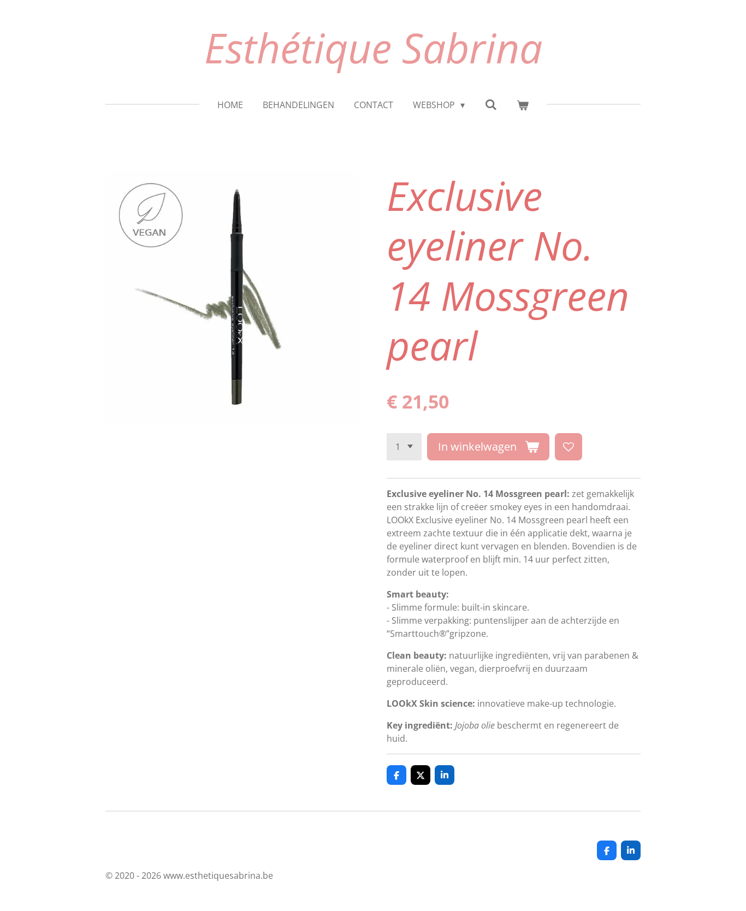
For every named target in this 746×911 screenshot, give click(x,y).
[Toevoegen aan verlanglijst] (568, 446)
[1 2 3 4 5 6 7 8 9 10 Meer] (404, 446)
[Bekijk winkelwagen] (523, 105)
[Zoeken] (490, 104)
